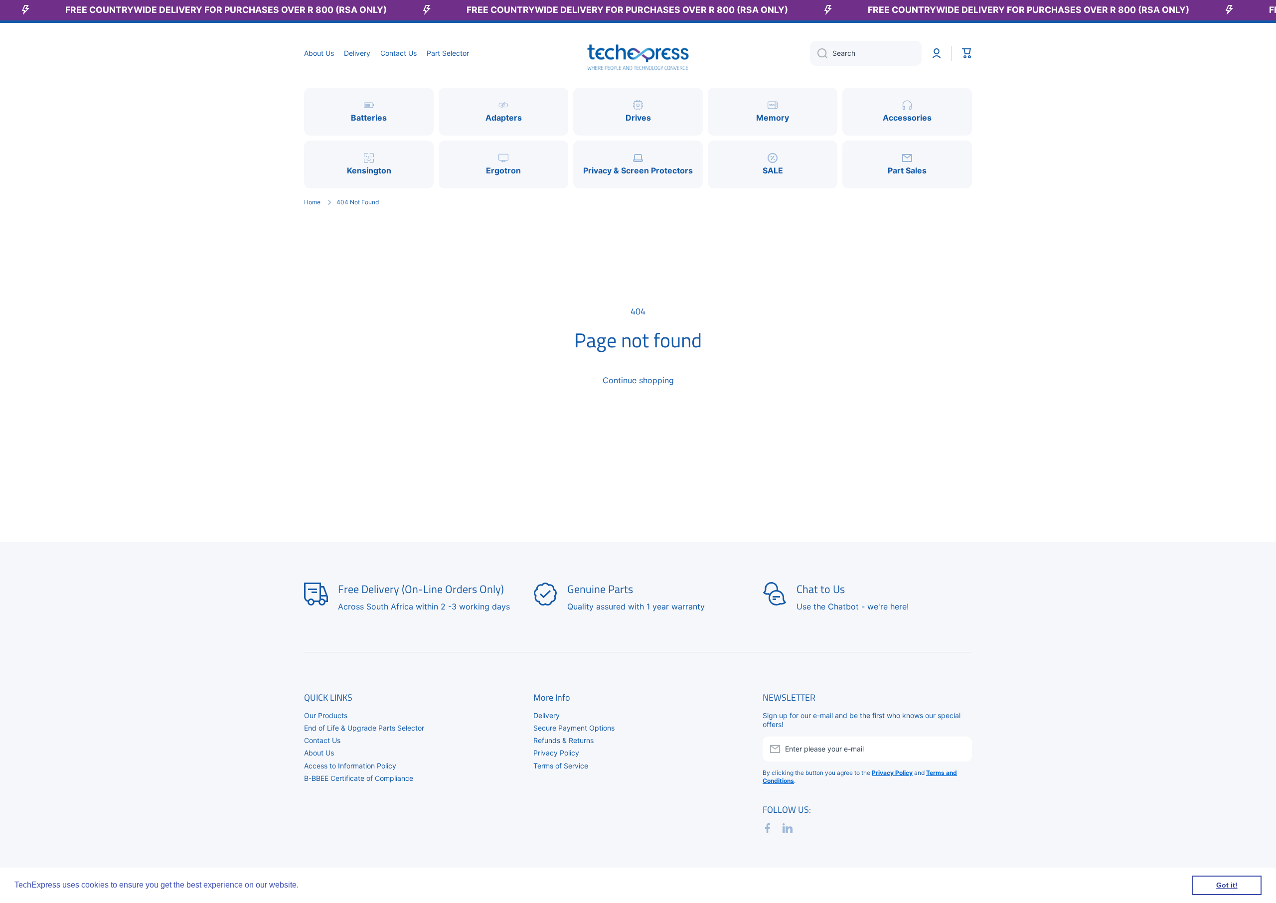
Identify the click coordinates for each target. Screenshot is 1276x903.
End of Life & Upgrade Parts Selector (364, 728)
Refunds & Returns (563, 740)
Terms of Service (560, 765)
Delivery (546, 715)
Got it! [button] (1227, 885)
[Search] (818, 53)
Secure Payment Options (574, 728)
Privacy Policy (556, 753)
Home (312, 202)
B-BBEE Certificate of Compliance (358, 778)
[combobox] (866, 53)
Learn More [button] (322, 885)
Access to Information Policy (350, 765)
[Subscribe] (959, 749)
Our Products (325, 715)
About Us (319, 753)
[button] (967, 53)
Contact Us (322, 740)
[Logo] (638, 53)
